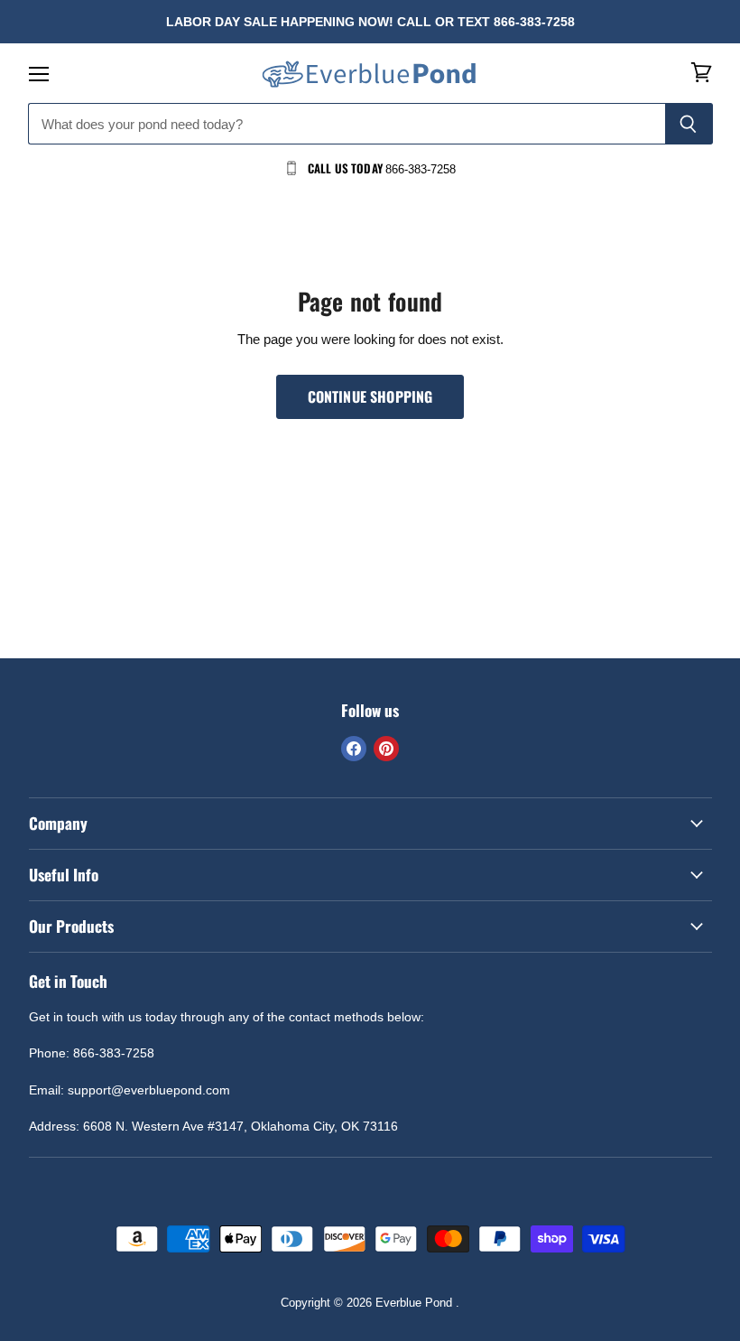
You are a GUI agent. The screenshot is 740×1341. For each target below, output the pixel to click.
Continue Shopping (370, 396)
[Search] (689, 123)
